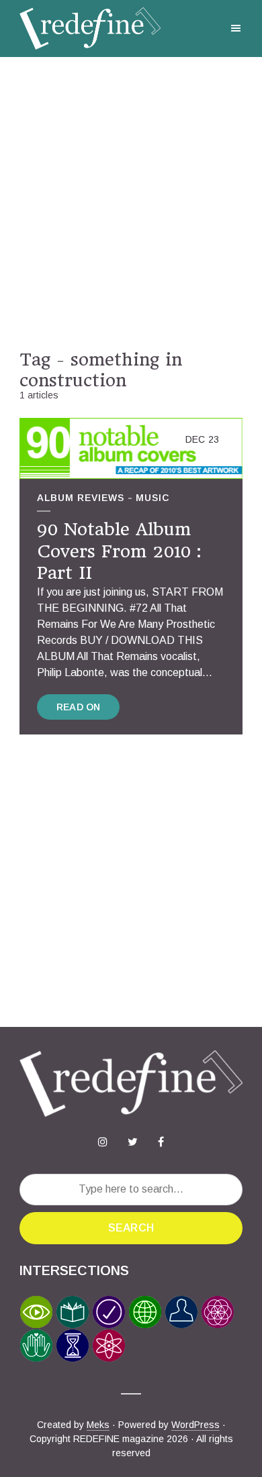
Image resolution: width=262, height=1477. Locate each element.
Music (152, 497)
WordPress (195, 1424)
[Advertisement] (131, 203)
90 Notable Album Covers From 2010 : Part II (119, 551)
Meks (98, 1424)
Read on (78, 707)
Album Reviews (80, 497)
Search (131, 1228)
